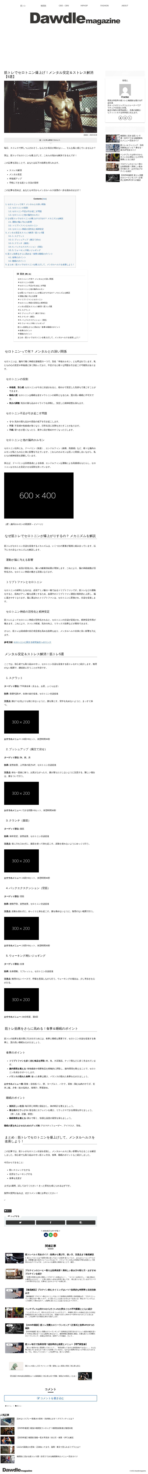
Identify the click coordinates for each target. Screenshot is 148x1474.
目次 (22, 274)
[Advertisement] (74, 46)
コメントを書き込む (52, 1398)
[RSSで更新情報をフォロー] (55, 1235)
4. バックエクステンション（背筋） (26, 247)
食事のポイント (17, 257)
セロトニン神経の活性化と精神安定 (26, 229)
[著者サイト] (46, 1235)
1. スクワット (16, 236)
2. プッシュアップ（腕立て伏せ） (25, 240)
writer (126, 97)
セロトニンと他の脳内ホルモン (24, 215)
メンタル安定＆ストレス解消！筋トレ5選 (24, 233)
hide (44, 199)
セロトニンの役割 (18, 208)
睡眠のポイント (17, 261)
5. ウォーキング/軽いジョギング (24, 250)
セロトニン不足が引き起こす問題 (25, 211)
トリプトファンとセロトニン (23, 225)
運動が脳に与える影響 (20, 222)
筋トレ (9, 1211)
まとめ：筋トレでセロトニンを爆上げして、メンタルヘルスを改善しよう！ (39, 264)
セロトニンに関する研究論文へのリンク (32, 642)
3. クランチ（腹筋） (19, 243)
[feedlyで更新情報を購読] (51, 1235)
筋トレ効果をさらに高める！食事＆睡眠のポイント (29, 254)
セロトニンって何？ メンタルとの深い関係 (25, 204)
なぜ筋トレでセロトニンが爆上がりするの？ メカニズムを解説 (34, 218)
